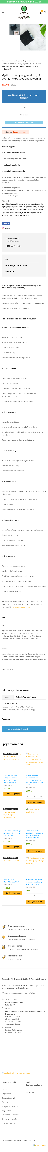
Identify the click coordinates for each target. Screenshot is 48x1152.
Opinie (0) (9, 271)
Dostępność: (7, 132)
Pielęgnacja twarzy (29, 207)
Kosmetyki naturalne (17, 204)
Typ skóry (19, 209)
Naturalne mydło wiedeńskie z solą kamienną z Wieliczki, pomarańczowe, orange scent (34, 780)
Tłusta (4, 209)
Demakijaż (5, 204)
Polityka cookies (8, 1123)
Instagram (30, 1092)
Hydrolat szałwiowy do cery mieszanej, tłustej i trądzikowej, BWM (34, 882)
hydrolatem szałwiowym (21, 607)
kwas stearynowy (12, 213)
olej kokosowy (24, 213)
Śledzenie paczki (9, 1098)
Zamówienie (7, 1102)
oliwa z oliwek (14, 215)
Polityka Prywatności (10, 1106)
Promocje (40, 207)
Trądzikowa (11, 209)
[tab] (22, 259)
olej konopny (34, 213)
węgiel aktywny (25, 215)
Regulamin (6, 1110)
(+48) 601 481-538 (13, 1032)
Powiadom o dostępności (24, 123)
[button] (35, 802)
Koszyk (4, 1089)
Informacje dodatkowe (16, 265)
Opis (7, 259)
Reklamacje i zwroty (10, 1115)
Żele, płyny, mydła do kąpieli (33, 209)
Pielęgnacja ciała (16, 207)
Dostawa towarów (9, 1119)
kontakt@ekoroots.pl (13, 1030)
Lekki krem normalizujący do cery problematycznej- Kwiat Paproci (12, 833)
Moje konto (6, 1093)
